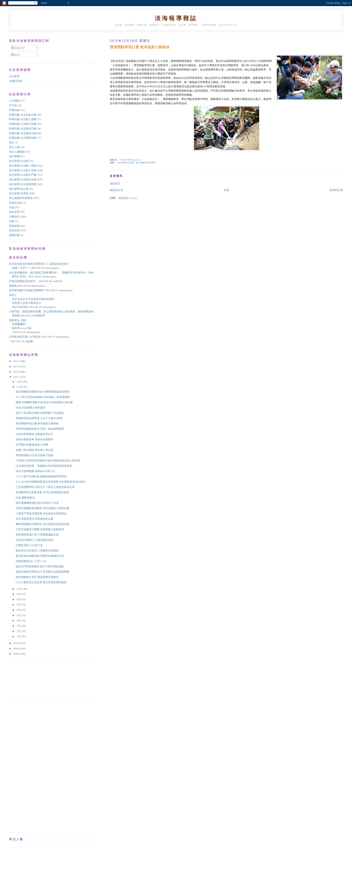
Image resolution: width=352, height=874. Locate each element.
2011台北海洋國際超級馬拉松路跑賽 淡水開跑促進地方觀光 (51, 481)
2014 (16, 361)
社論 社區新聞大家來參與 (30, 407)
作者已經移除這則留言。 (23, 281)
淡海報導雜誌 (176, 18)
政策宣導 (14, 212)
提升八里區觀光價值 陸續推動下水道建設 (40, 413)
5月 (18, 615)
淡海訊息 (14, 230)
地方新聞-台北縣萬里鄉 (22, 184)
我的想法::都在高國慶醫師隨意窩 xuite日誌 (20, 324)
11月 (19, 387)
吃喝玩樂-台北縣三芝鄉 (22, 124)
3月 (18, 626)
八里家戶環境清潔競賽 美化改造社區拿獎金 (41, 513)
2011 (16, 377)
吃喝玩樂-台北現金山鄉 (22, 114)
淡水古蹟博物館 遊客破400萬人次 (35, 471)
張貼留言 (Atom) (127, 198)
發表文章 (19, 48)
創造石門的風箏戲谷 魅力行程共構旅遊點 (41, 566)
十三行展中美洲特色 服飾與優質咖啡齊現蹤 (41, 476)
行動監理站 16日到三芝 (29, 545)
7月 (18, 604)
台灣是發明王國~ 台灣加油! (25, 336)
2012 (16, 371)
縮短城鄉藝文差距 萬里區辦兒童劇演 (37, 577)
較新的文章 (116, 190)
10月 (19, 589)
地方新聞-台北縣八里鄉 (22, 165)
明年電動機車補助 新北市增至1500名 (37, 503)
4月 (18, 620)
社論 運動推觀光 (25, 497)
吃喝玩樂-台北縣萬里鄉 (22, 137)
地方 (11, 142)
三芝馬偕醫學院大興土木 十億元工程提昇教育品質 (45, 487)
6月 (18, 610)
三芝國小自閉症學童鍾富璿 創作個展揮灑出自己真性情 (48, 460)
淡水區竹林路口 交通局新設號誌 (34, 540)
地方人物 (14, 147)
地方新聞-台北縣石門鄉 (22, 175)
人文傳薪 (14, 100)
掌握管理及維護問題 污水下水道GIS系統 (39, 418)
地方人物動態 (17, 152)
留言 (17, 55)
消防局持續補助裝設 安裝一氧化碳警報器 (40, 428)
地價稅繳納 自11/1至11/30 (31, 561)
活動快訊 (14, 216)
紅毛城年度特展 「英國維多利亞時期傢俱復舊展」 (45, 466)
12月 (19, 381)
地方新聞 (14, 156)
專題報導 (14, 226)
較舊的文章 (336, 190)
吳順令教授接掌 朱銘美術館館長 (34, 439)
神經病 (13, 286)
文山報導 (14, 76)
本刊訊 (13, 105)
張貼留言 (115, 183)
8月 (18, 599)
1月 (18, 636)
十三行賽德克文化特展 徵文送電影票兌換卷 (41, 582)
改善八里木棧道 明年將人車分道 (34, 450)
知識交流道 (15, 202)
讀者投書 (14, 235)
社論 (11, 207)
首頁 (226, 190)
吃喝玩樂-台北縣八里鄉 (22, 119)
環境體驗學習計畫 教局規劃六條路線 (37, 423)
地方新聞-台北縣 (126, 162)
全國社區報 (15, 81)
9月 (18, 594)
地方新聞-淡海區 (18, 193)
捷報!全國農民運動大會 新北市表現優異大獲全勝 (44, 402)
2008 (16, 654)
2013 (16, 366)
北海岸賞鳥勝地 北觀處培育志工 (34, 434)
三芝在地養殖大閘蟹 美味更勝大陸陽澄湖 (40, 529)
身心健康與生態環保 (146, 162)
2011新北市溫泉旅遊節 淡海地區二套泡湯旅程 (43, 397)
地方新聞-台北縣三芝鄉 (22, 170)
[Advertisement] (27, 680)
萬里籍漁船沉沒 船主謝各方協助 (34, 455)
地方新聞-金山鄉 (18, 189)
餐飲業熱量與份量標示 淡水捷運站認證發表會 (42, 524)
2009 (16, 648)
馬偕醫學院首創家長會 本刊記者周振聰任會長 (42, 492)
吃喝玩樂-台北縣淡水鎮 (22, 133)
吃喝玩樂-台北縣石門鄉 (22, 128)
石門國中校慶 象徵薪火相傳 (32, 444)
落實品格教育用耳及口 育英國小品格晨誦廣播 (42, 571)
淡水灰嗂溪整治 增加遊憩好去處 (34, 518)
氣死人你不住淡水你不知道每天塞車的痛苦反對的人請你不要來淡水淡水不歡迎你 (31, 301)
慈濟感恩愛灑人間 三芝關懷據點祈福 (37, 534)
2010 (16, 643)
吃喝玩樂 (14, 110)
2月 (18, 631)
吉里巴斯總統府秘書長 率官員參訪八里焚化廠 (42, 508)
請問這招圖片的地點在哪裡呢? (27, 290)
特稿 (11, 221)
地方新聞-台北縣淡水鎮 (22, 179)
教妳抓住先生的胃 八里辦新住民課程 (37, 550)
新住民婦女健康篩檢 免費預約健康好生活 (40, 556)
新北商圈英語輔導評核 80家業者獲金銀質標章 (42, 391)
